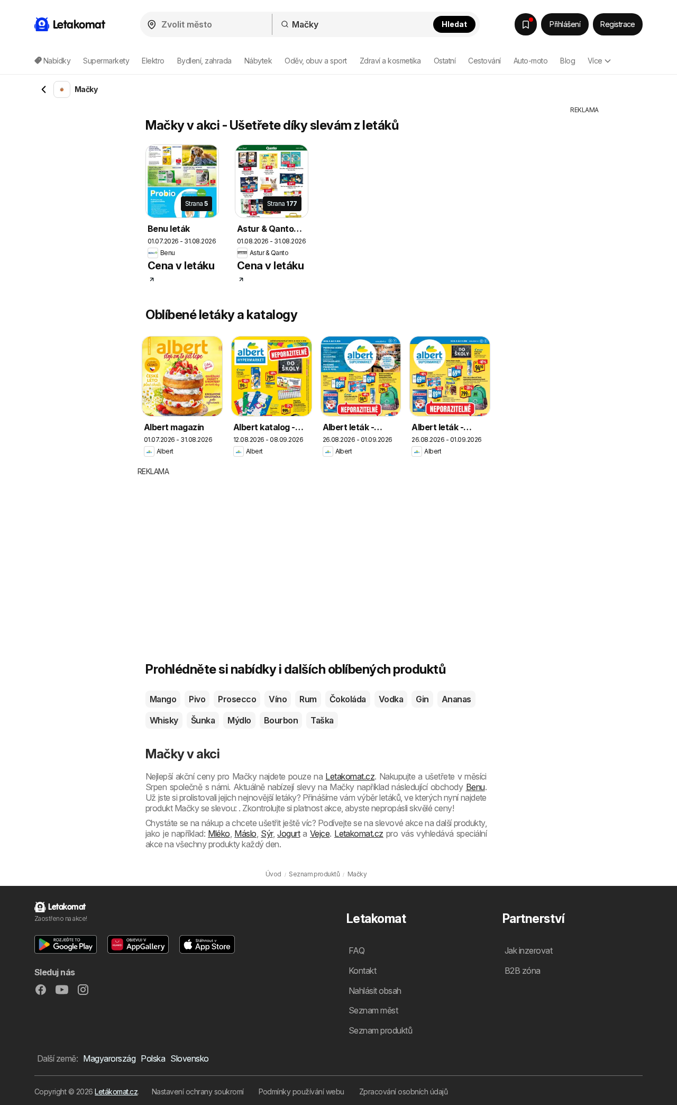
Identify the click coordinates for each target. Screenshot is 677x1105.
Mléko (219, 833)
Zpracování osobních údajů (403, 1091)
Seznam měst (373, 1010)
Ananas (456, 699)
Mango (163, 699)
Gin (422, 699)
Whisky (164, 720)
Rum (307, 699)
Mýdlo (239, 720)
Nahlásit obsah (375, 990)
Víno (278, 699)
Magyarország (109, 1058)
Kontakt (362, 970)
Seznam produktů (380, 1030)
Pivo (197, 699)
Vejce (320, 833)
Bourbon (281, 720)
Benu (475, 787)
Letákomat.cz (116, 1091)
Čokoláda (348, 699)
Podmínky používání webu (301, 1091)
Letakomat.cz (349, 776)
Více (595, 60)
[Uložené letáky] (526, 24)
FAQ (356, 950)
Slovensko (189, 1058)
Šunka (203, 720)
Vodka (391, 699)
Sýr (266, 833)
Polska (153, 1058)
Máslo (245, 833)
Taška (321, 720)
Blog (567, 60)
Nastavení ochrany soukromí (198, 1091)
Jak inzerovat (528, 950)
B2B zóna (523, 970)
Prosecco (237, 699)
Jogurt (288, 833)
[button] (65, 944)
